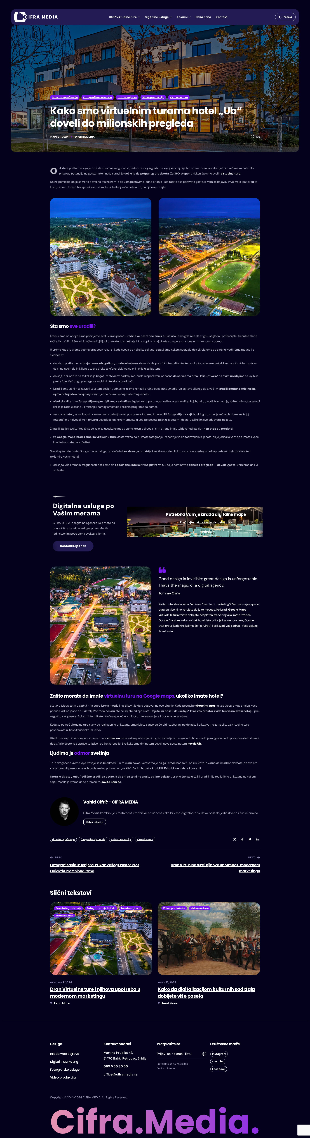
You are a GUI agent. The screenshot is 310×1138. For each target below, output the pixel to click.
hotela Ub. (194, 743)
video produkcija (121, 839)
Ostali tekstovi (95, 822)
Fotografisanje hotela (97, 97)
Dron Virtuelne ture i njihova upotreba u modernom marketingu (95, 992)
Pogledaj (206, 532)
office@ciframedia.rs (120, 1074)
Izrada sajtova (127, 97)
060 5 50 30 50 (116, 1066)
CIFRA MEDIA (86, 137)
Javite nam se (111, 782)
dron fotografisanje (63, 839)
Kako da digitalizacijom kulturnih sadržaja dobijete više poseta (206, 992)
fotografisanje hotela (93, 839)
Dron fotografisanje (65, 97)
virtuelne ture (230, 173)
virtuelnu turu (205, 705)
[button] (285, 17)
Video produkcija (153, 97)
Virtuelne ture (179, 97)
